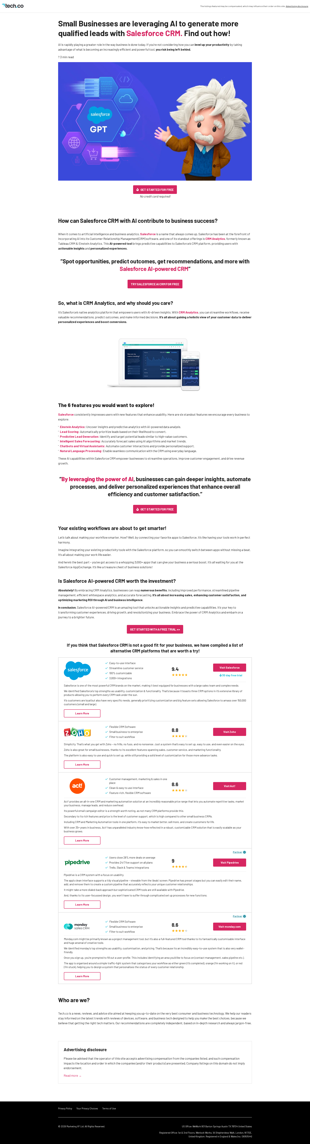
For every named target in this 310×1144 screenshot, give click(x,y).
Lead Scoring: (69, 431)
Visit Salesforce (230, 667)
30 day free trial (232, 675)
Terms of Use (109, 1108)
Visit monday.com (230, 926)
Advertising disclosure (297, 6)
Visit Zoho (229, 731)
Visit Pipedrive (230, 862)
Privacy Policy (65, 1108)
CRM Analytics (215, 238)
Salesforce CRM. (154, 33)
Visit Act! (229, 786)
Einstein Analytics (72, 427)
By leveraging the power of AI (97, 478)
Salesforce (148, 234)
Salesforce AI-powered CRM (154, 268)
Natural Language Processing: (81, 451)
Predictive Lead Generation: (79, 436)
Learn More (82, 713)
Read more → (73, 1075)
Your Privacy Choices (87, 1108)
